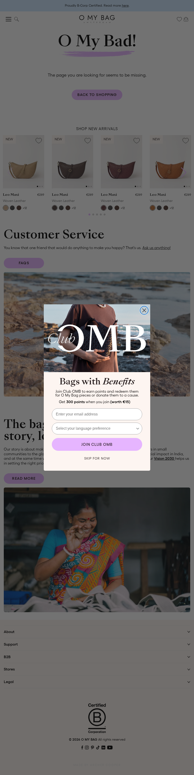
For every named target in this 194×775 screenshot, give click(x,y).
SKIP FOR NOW (97, 458)
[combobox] (95, 428)
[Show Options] (137, 428)
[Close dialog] (144, 310)
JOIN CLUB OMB (97, 444)
